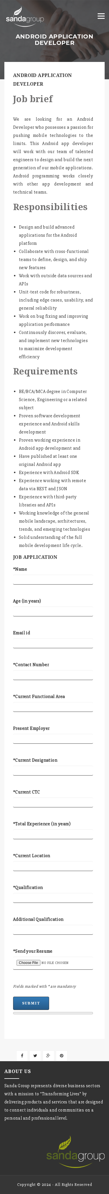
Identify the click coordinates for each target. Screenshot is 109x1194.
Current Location (31, 856)
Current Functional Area (39, 696)
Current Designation (35, 760)
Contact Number (31, 665)
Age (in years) (27, 601)
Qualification (28, 887)
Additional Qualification (38, 919)
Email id (21, 633)
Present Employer (31, 728)
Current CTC (26, 792)
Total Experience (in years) (42, 824)
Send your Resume (33, 951)
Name (20, 569)
